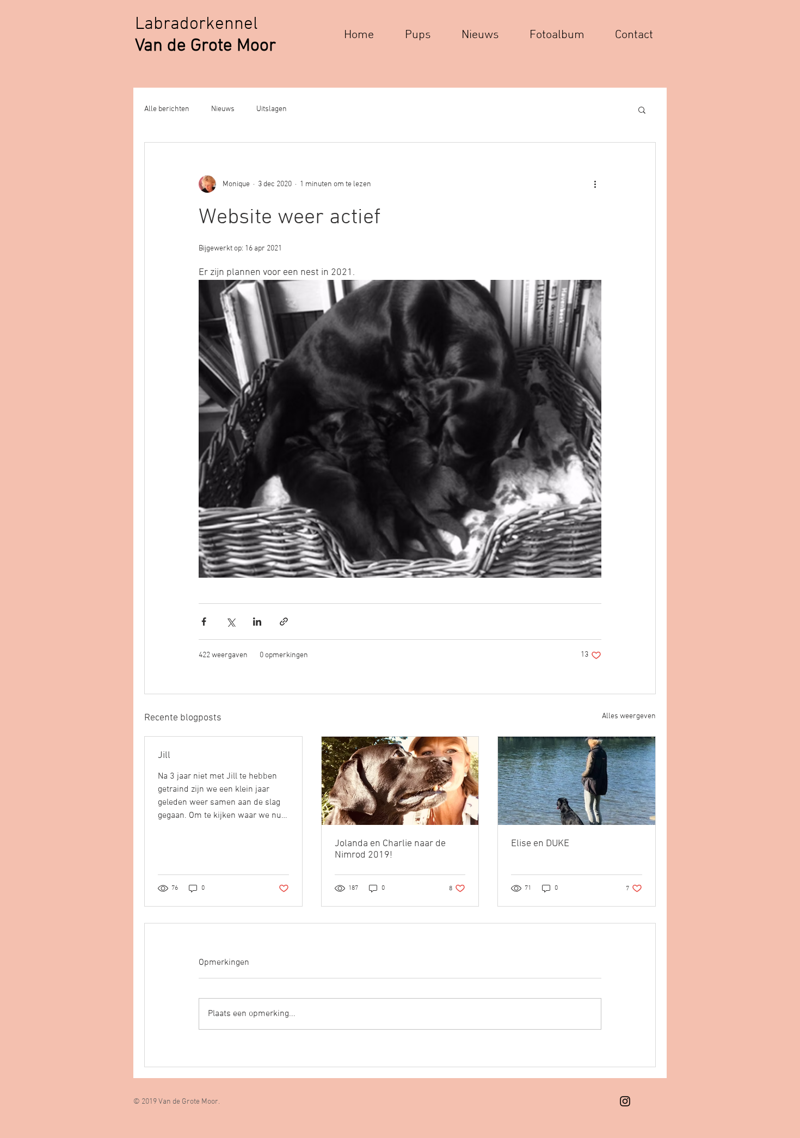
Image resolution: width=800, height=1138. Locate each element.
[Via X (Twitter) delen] (230, 621)
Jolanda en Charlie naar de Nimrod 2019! (390, 849)
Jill (164, 755)
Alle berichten (166, 109)
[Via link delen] (284, 621)
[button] (642, 109)
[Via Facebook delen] (204, 621)
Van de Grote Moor (205, 46)
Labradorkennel (198, 24)
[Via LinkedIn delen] (257, 621)
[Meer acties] (594, 184)
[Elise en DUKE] (576, 781)
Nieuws (223, 109)
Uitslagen (271, 109)
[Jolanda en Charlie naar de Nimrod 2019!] (400, 781)
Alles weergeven (629, 716)
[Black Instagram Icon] (625, 1101)
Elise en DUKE (540, 843)
